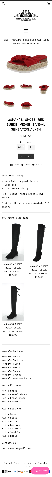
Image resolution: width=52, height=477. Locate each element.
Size (21, 142)
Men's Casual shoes (14, 394)
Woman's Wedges (11, 375)
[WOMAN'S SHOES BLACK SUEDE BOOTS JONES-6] (13, 241)
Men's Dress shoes (13, 398)
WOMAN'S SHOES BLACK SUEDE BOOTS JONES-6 (13, 268)
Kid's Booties (11, 425)
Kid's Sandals (11, 432)
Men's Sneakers (11, 402)
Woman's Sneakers (13, 371)
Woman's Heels (11, 367)
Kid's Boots (9, 421)
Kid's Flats (9, 418)
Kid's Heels (9, 436)
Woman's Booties (12, 360)
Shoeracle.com (29, 463)
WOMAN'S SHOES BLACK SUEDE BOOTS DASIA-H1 (39, 270)
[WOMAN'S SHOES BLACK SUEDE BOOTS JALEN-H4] (13, 302)
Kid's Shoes (9, 414)
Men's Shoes (9, 391)
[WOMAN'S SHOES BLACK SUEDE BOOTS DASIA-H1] (39, 242)
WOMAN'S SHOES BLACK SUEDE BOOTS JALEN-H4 (13, 328)
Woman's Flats (11, 364)
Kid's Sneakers (11, 428)
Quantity (31, 143)
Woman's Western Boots (16, 378)
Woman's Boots (11, 357)
